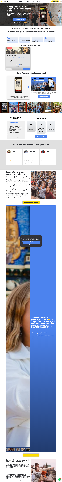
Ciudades (20, 1)
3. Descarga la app (13, 134)
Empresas (27, 1)
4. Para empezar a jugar (14, 137)
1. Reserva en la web (13, 122)
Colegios (32, 1)
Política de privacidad (31, 244)
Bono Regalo (37, 1)
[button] (9, 69)
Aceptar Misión (31, 241)
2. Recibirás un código (14, 132)
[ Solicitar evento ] (51, 127)
